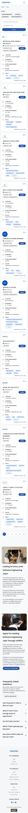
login (14, 759)
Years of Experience (7, 14)
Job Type (17, 14)
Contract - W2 (7, 48)
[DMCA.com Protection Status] (14, 810)
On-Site (7, 112)
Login (14, 772)
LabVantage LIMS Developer (13, 92)
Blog (14, 787)
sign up (14, 761)
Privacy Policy (14, 794)
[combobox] (14, 22)
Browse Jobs (14, 764)
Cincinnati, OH (8, 390)
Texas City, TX (21, 46)
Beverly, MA (7, 143)
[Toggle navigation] (24, 2)
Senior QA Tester (9, 287)
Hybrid (7, 66)
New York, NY (7, 290)
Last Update (5, 16)
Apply (22, 48)
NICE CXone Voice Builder (13, 190)
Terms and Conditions (14, 792)
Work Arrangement (16, 16)
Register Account (14, 777)
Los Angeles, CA (8, 241)
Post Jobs (14, 774)
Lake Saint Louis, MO (10, 46)
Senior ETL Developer (11, 141)
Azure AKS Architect (11, 387)
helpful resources (10, 696)
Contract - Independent (10, 50)
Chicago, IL (7, 95)
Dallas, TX (7, 343)
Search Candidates (14, 779)
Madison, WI (7, 192)
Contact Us (14, 790)
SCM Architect (9, 341)
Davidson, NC (8, 492)
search (14, 29)
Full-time (5, 97)
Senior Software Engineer (13, 239)
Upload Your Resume (11, 668)
